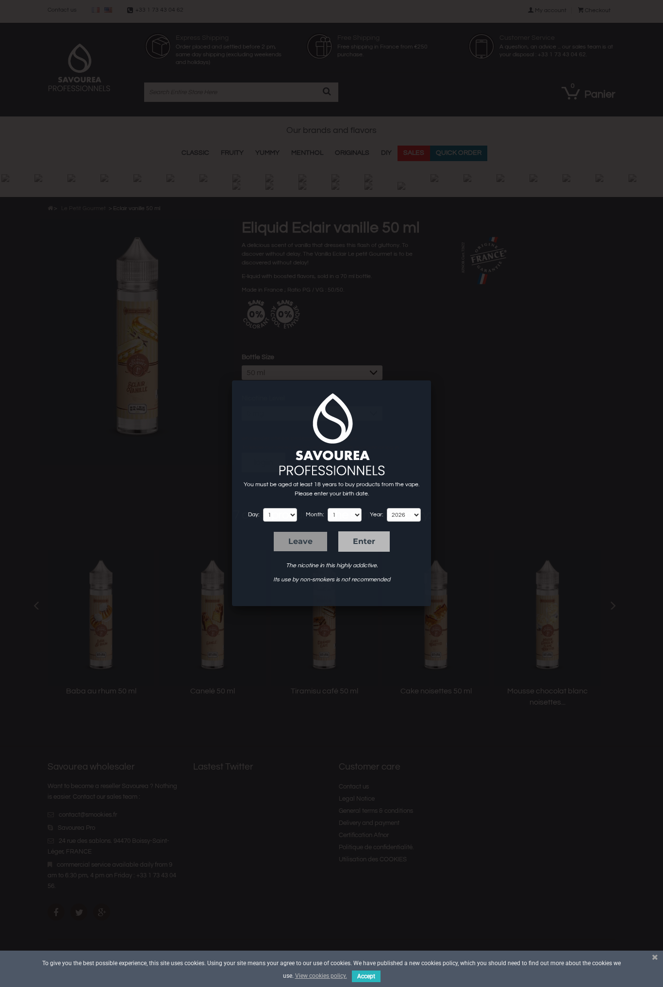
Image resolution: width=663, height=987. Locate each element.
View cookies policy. (321, 975)
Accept (366, 976)
